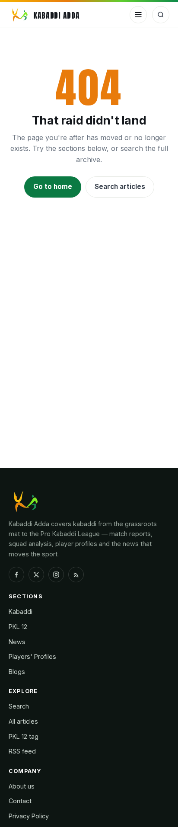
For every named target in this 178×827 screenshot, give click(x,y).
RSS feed (22, 751)
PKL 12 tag (23, 736)
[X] (36, 574)
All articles (23, 721)
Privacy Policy (29, 816)
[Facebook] (16, 574)
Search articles (120, 186)
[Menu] (138, 14)
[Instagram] (56, 574)
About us (22, 786)
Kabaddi (20, 611)
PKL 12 (18, 626)
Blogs (17, 671)
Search (19, 706)
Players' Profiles (32, 656)
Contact (20, 801)
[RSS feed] (76, 574)
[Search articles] (160, 14)
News (17, 641)
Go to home (52, 186)
